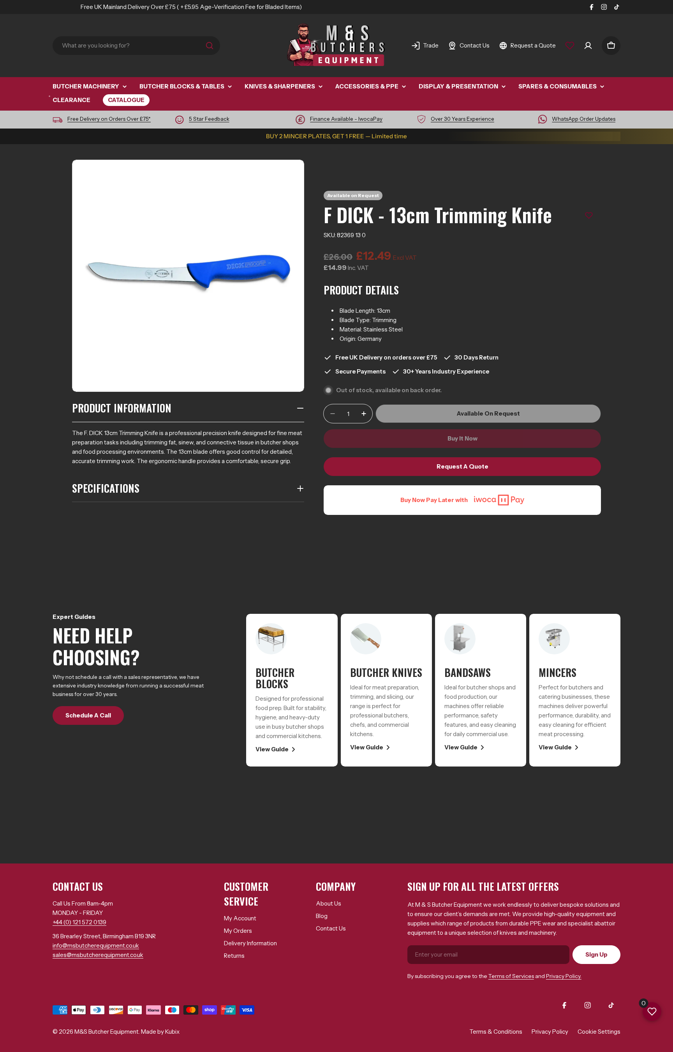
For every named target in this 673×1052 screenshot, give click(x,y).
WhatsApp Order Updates (583, 119)
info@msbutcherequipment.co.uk (96, 945)
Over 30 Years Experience (462, 119)
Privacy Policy (550, 1031)
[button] (589, 215)
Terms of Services (511, 976)
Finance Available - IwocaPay (346, 119)
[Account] (588, 45)
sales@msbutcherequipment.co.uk (98, 955)
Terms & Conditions (495, 1031)
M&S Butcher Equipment (106, 1031)
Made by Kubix (160, 1031)
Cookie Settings (599, 1031)
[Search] (209, 45)
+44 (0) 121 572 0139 (79, 922)
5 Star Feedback (209, 119)
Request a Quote (462, 466)
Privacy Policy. (563, 976)
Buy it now (462, 438)
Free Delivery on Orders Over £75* (109, 119)
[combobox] (136, 45)
